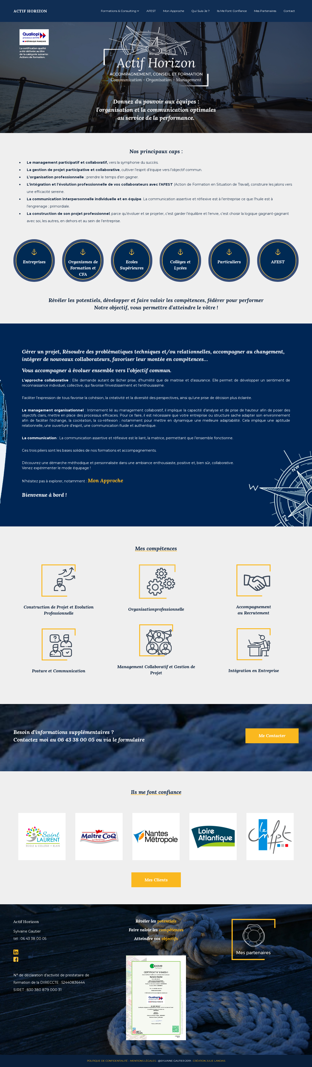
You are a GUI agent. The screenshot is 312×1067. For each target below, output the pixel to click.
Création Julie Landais (209, 1060)
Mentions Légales (143, 1060)
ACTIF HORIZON (30, 11)
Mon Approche (105, 480)
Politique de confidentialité (107, 1060)
